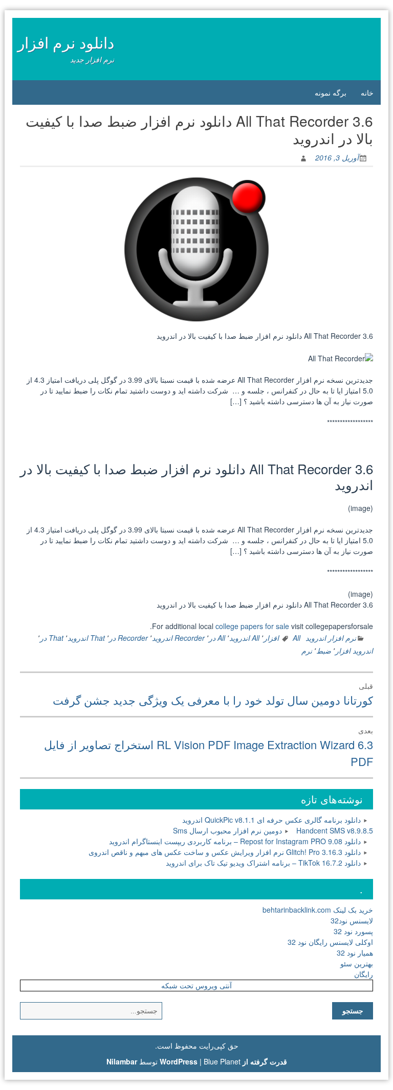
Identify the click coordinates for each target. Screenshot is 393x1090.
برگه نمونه (330, 92)
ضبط (323, 650)
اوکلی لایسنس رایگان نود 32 (330, 942)
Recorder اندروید (178, 638)
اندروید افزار (354, 650)
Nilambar (121, 1061)
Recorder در (128, 638)
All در (217, 638)
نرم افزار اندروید (330, 638)
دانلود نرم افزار (65, 42)
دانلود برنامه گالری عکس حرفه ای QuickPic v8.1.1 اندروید (271, 820)
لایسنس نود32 (352, 920)
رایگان (363, 974)
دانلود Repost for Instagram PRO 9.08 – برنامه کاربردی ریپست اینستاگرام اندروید (235, 841)
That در (51, 638)
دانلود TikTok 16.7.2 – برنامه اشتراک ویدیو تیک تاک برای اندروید (263, 862)
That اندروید (86, 638)
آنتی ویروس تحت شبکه (196, 985)
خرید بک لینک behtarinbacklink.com (318, 910)
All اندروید (244, 638)
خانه (367, 92)
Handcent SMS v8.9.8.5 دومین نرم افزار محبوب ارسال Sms (273, 830)
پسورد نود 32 (353, 931)
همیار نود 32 (355, 952)
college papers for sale (252, 626)
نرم (306, 650)
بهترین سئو (356, 963)
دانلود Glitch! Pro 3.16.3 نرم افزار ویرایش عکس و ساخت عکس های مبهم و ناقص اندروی (225, 852)
